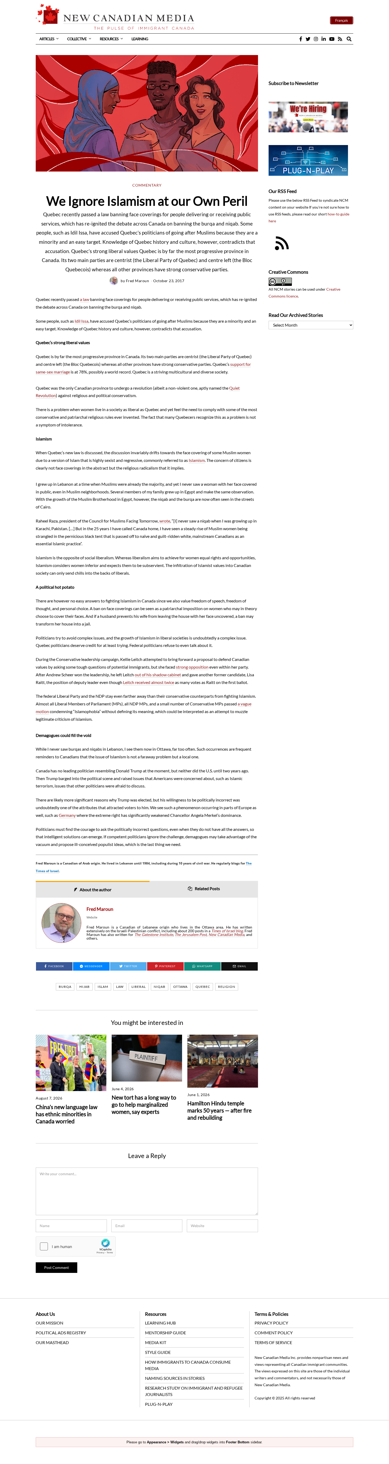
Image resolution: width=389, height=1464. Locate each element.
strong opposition (192, 666)
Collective (77, 39)
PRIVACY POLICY (271, 1322)
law (120, 987)
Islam (103, 987)
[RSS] (340, 39)
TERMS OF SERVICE (273, 1342)
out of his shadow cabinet (158, 674)
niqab (159, 987)
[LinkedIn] (323, 39)
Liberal (139, 987)
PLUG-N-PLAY (159, 1404)
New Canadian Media (226, 934)
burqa (65, 987)
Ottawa (180, 987)
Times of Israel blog (227, 931)
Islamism (197, 460)
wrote (164, 520)
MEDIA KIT (155, 1342)
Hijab (84, 987)
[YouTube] (332, 39)
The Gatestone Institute (153, 934)
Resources (109, 39)
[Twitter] (308, 39)
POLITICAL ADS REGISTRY (61, 1332)
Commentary (147, 185)
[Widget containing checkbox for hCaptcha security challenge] (76, 1246)
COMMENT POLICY (274, 1332)
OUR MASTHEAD (52, 1342)
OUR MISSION (49, 1322)
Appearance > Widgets (165, 1442)
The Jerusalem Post (191, 934)
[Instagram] (316, 39)
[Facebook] (301, 39)
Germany (67, 815)
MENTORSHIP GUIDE (165, 1332)
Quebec (203, 987)
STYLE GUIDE (158, 1352)
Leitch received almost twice (148, 682)
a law (84, 299)
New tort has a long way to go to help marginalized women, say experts (144, 1104)
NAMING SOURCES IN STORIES (175, 1378)
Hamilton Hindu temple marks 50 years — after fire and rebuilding (219, 1110)
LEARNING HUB (160, 1322)
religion (226, 987)
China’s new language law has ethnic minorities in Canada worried (66, 1113)
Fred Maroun (137, 280)
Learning (140, 39)
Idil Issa (81, 320)
